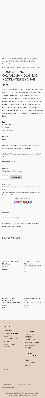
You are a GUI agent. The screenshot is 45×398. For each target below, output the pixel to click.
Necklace (7, 171)
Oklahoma (33, 192)
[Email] (20, 202)
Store (9, 58)
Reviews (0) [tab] (6, 212)
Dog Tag (8, 192)
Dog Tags (9, 61)
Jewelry (13, 192)
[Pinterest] (24, 202)
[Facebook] (14, 202)
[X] (30, 202)
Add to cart (16, 177)
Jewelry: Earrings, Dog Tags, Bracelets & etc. (25, 68)
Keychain (20, 192)
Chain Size (5, 168)
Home (4, 58)
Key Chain (18, 171)
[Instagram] (17, 202)
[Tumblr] (27, 202)
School (10, 195)
